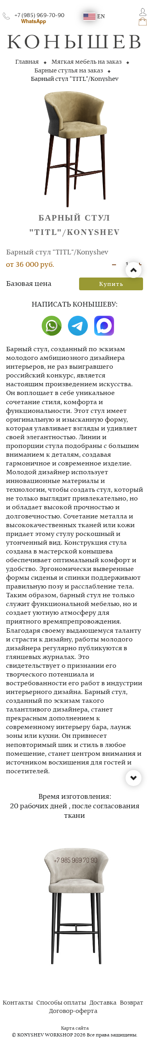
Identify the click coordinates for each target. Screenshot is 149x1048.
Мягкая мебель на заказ (86, 62)
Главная (27, 62)
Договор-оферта (73, 1011)
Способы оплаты (61, 1003)
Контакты (17, 1003)
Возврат (131, 1003)
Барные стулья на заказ (68, 70)
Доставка (102, 1003)
